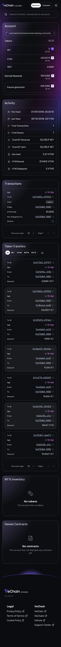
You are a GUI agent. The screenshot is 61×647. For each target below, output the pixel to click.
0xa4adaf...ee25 (43, 329)
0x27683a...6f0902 (42, 197)
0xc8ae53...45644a (42, 349)
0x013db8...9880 (43, 207)
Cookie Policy (14, 620)
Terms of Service (16, 615)
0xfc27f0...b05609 (42, 378)
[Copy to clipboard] (54, 33)
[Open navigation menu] (56, 5)
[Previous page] (48, 233)
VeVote (38, 620)
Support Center (42, 624)
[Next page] (53, 233)
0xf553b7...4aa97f (42, 435)
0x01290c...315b (43, 272)
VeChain (38, 611)
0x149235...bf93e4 (42, 320)
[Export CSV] (42, 252)
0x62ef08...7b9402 (42, 406)
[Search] (5, 14)
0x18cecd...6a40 (43, 305)
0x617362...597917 (42, 262)
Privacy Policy (14, 611)
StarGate (39, 615)
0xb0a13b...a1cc (43, 416)
